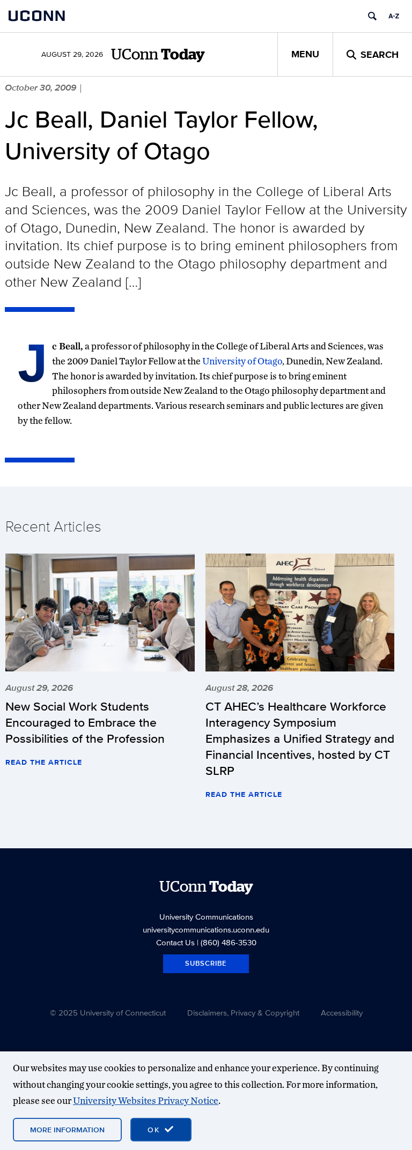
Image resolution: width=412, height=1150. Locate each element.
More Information (67, 1129)
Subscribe (206, 963)
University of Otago (242, 361)
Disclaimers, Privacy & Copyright (243, 1012)
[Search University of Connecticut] (372, 16)
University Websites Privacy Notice (145, 1100)
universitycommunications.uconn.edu (206, 929)
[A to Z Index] (393, 16)
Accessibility (342, 1012)
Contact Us (175, 942)
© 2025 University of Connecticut (108, 1012)
